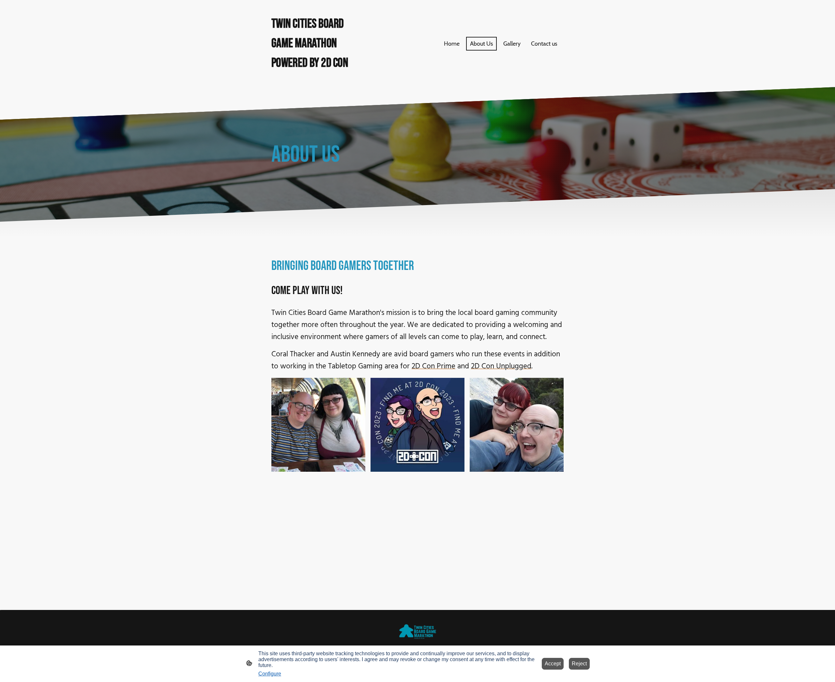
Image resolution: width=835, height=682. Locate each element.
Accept (553, 663)
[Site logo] (316, 78)
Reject (579, 663)
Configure (269, 673)
